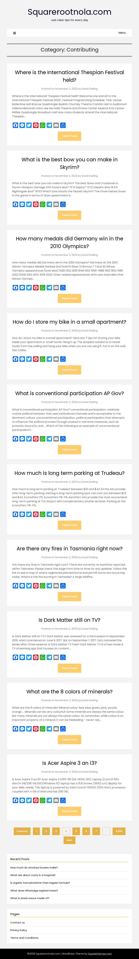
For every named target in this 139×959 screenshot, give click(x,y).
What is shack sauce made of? (29, 898)
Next (69, 840)
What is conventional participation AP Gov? (69, 393)
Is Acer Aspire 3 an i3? (69, 763)
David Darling (90, 88)
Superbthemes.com (100, 953)
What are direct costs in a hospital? (32, 875)
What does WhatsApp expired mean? (34, 890)
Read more (69, 136)
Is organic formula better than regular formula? (40, 883)
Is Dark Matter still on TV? (69, 620)
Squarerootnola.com (70, 12)
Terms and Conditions (24, 938)
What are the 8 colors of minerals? (69, 691)
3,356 (119, 831)
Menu (122, 33)
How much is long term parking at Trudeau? (70, 473)
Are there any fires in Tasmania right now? (70, 548)
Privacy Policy (18, 930)
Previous (22, 831)
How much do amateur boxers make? (34, 867)
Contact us (17, 922)
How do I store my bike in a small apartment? (69, 322)
